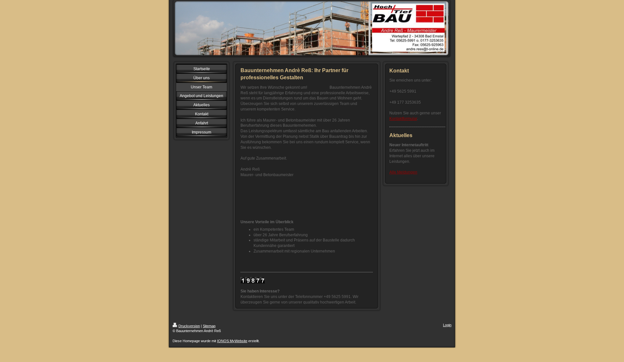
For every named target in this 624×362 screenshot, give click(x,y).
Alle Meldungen (403, 172)
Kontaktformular (403, 118)
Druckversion (189, 326)
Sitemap (209, 326)
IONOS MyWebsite (232, 341)
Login (447, 325)
